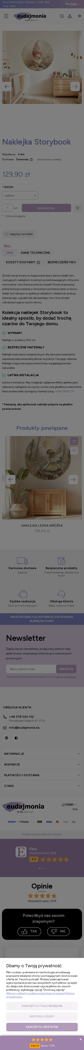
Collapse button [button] (80, 1039)
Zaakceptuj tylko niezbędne (42, 1006)
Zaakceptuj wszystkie (42, 1027)
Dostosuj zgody (42, 1016)
